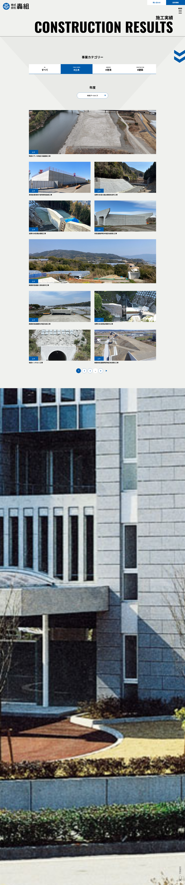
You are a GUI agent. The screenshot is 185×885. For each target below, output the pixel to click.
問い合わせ (157, 2)
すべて (45, 68)
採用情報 (175, 2)
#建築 (140, 68)
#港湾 (108, 68)
